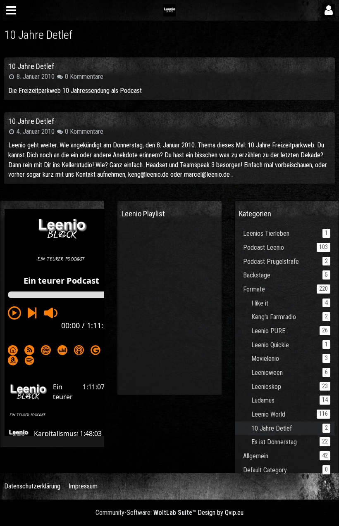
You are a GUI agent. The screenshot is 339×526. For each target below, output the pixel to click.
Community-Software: (145, 513)
